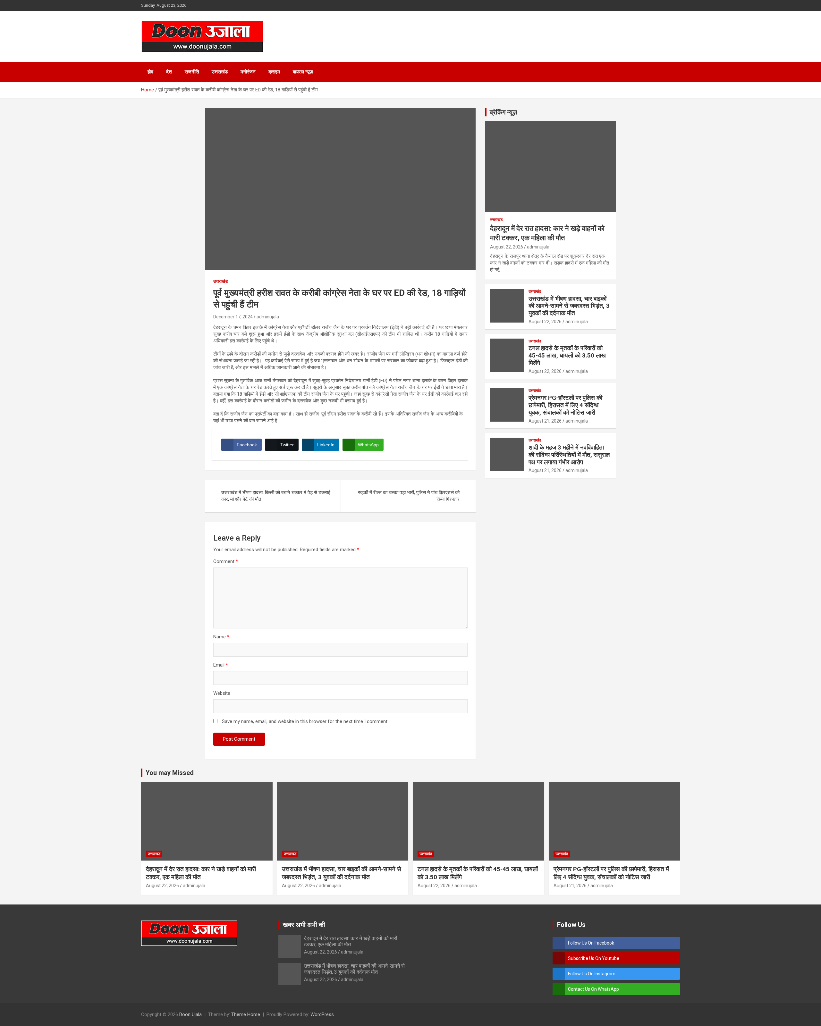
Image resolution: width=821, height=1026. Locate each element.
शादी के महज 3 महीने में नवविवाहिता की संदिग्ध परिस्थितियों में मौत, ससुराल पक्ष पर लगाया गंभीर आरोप (569, 455)
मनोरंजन (248, 72)
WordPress (322, 1014)
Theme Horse (245, 1014)
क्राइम (274, 72)
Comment (225, 561)
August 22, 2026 (506, 246)
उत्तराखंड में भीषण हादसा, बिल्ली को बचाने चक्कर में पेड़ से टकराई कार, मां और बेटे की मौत (275, 496)
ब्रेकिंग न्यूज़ (503, 112)
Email (220, 665)
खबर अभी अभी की (304, 925)
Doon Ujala (190, 1014)
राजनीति (192, 72)
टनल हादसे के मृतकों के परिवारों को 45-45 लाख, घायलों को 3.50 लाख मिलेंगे (567, 355)
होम (150, 72)
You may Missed (170, 773)
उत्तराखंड (220, 72)
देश (169, 72)
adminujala (268, 316)
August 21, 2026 (545, 421)
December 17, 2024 (233, 316)
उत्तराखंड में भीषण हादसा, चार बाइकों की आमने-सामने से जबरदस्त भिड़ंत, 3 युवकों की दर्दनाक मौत (569, 306)
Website (221, 693)
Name (221, 637)
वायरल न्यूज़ (303, 72)
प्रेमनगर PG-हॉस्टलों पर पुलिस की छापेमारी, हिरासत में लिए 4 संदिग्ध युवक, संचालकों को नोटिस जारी (565, 405)
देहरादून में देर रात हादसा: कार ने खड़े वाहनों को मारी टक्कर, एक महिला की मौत (350, 941)
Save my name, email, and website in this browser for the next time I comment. (305, 721)
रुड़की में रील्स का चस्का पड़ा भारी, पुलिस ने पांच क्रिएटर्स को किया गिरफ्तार (409, 496)
